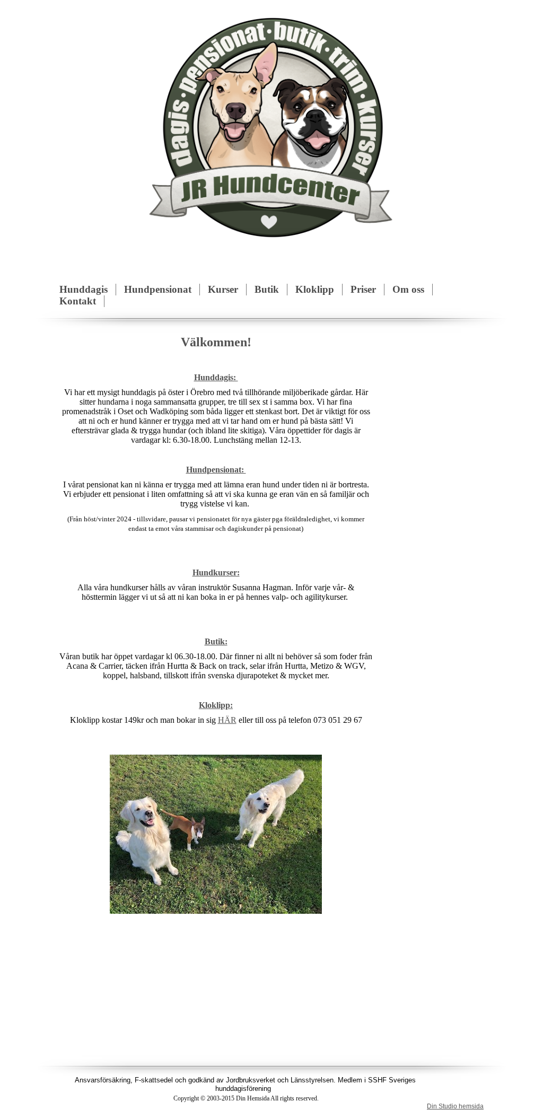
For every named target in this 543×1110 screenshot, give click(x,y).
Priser (363, 289)
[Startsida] (271, 125)
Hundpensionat (157, 289)
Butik (267, 289)
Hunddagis (83, 289)
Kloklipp (314, 289)
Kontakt (77, 301)
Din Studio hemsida (455, 1106)
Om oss (408, 289)
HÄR (227, 719)
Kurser (223, 289)
